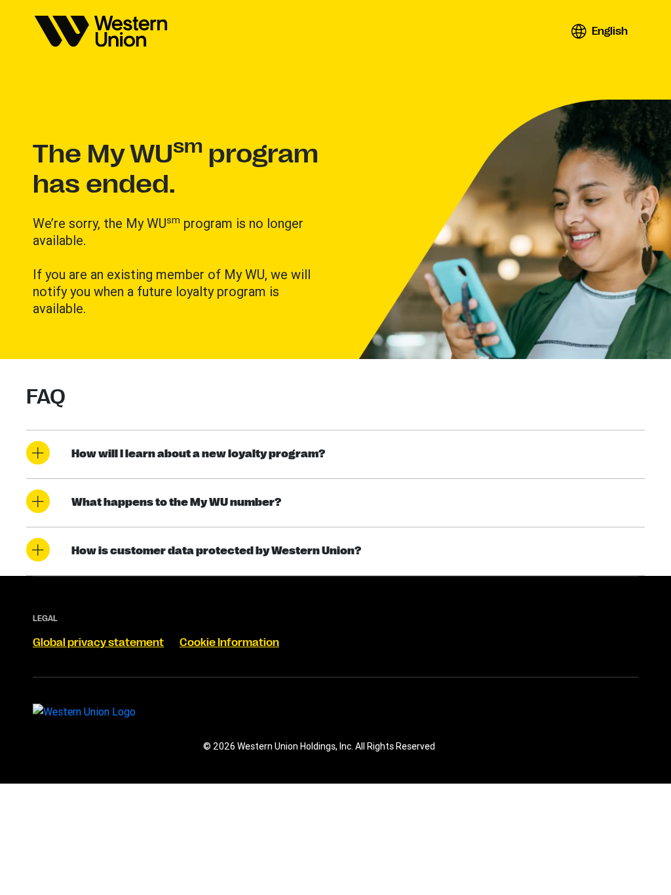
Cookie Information (229, 643)
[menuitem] (101, 31)
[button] (599, 31)
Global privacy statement (98, 643)
